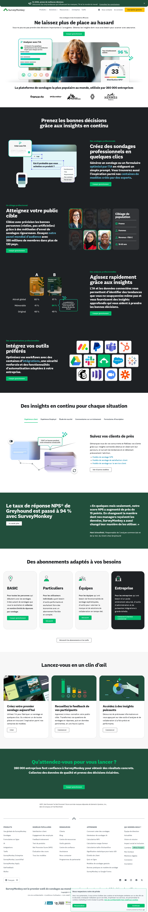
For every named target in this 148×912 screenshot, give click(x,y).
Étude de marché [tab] (65, 419)
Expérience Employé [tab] (48, 419)
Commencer (62, 730)
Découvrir (49, 621)
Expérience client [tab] (31, 419)
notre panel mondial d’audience (31, 235)
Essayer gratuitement (74, 34)
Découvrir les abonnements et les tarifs (74, 640)
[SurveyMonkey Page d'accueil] (14, 10)
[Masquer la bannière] (144, 3)
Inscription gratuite (134, 10)
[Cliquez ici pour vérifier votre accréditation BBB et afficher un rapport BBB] (48, 904)
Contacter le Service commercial (125, 618)
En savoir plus (14, 523)
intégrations (31, 361)
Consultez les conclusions (109, 4)
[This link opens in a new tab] (120, 880)
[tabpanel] (74, 452)
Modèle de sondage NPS (102, 457)
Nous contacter (107, 10)
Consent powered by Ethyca (134, 909)
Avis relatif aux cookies (129, 900)
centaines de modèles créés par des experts (114, 176)
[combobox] (11, 880)
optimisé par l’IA (101, 166)
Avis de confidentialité (112, 900)
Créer (12, 730)
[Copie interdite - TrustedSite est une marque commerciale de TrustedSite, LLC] (70, 904)
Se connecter (118, 10)
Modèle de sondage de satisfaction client (109, 460)
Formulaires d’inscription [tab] (114, 419)
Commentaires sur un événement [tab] (88, 419)
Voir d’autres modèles (101, 470)
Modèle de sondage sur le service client (109, 463)
